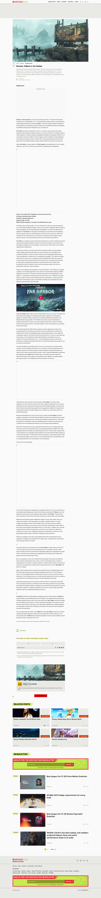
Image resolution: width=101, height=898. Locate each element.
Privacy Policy (60, 767)
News (58, 1)
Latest (77, 1)
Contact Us (24, 866)
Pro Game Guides (16, 871)
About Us (15, 866)
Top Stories (46, 638)
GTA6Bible (51, 872)
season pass (41, 638)
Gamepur (29, 871)
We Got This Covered (59, 871)
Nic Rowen (21, 78)
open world (28, 638)
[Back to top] (13, 696)
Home (17, 63)
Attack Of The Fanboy (36, 871)
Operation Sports (16, 872)
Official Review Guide (27, 685)
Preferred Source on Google (40, 655)
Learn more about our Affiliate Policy (34, 653)
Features (70, 1)
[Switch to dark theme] (85, 2)
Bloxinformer (45, 872)
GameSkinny (76, 871)
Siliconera (51, 871)
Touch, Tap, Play (32, 872)
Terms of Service (53, 767)
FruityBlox (39, 872)
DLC (24, 638)
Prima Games (45, 871)
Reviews (64, 1)
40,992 (52, 849)
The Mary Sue (24, 872)
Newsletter (52, 1)
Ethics (19, 866)
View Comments (40, 695)
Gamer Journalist (68, 871)
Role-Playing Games (34, 638)
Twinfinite (23, 871)
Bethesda (21, 638)
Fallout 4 (39, 131)
